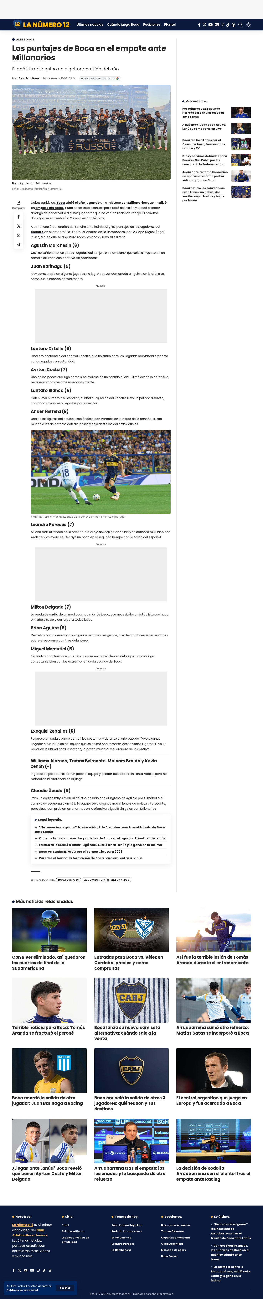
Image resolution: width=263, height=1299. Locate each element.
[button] (65, 1288)
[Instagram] (222, 24)
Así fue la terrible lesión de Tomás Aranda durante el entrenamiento (212, 960)
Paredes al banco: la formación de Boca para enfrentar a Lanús (90, 858)
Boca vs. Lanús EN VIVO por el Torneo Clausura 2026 (81, 851)
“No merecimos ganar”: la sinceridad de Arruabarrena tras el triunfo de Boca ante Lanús (100, 829)
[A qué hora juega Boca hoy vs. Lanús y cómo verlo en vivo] (241, 128)
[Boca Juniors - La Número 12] (41, 24)
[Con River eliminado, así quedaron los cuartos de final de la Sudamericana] (49, 930)
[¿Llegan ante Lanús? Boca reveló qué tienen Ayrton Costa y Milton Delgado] (49, 1141)
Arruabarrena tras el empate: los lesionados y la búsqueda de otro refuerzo (129, 1173)
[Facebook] (199, 24)
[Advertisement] (131, 8)
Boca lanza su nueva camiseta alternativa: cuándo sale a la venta (127, 1033)
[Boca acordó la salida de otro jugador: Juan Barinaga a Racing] (49, 1070)
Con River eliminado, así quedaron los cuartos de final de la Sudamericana (48, 962)
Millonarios (120, 879)
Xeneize (37, 232)
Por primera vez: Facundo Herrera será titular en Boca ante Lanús (203, 113)
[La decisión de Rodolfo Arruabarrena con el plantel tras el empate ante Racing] (213, 1141)
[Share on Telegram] (18, 244)
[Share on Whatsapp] (18, 235)
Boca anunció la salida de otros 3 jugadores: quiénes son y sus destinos (129, 1103)
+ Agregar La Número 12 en (98, 78)
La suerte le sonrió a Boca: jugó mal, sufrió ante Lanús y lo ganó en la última (100, 845)
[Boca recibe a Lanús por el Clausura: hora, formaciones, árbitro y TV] (241, 144)
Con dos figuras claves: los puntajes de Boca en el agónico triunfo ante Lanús (102, 838)
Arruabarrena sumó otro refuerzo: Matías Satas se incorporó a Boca (212, 1030)
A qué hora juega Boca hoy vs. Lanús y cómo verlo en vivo (204, 127)
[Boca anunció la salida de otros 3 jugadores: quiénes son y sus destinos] (131, 1070)
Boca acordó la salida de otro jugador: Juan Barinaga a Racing (47, 1100)
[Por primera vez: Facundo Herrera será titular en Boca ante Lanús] (241, 112)
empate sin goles (49, 208)
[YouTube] (210, 24)
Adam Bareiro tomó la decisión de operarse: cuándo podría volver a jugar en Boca (205, 176)
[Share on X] (18, 225)
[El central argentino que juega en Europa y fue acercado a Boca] (213, 1070)
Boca (60, 202)
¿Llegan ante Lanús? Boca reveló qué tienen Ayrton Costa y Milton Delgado (47, 1173)
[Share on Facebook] (18, 216)
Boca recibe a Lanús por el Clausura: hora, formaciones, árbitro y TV (204, 144)
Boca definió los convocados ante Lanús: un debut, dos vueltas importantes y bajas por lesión (203, 194)
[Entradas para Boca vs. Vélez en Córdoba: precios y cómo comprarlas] (131, 930)
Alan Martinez (28, 78)
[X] (204, 24)
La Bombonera (94, 879)
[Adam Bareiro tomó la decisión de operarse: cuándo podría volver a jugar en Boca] (241, 176)
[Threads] (233, 24)
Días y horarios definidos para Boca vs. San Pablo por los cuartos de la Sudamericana (204, 160)
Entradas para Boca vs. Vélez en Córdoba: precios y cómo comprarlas (128, 962)
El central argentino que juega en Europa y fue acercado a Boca (211, 1100)
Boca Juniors (68, 879)
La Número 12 (22, 1224)
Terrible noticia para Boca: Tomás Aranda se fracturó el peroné (48, 1030)
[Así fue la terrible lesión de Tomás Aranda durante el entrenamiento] (213, 930)
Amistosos (25, 39)
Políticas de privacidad (22, 1290)
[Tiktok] (228, 24)
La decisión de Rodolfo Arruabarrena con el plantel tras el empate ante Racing (213, 1173)
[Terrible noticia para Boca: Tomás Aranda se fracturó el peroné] (49, 1000)
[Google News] (217, 24)
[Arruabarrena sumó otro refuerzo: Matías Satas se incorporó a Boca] (213, 1000)
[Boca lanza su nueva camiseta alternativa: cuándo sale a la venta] (131, 1000)
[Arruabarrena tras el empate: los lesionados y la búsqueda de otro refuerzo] (131, 1141)
